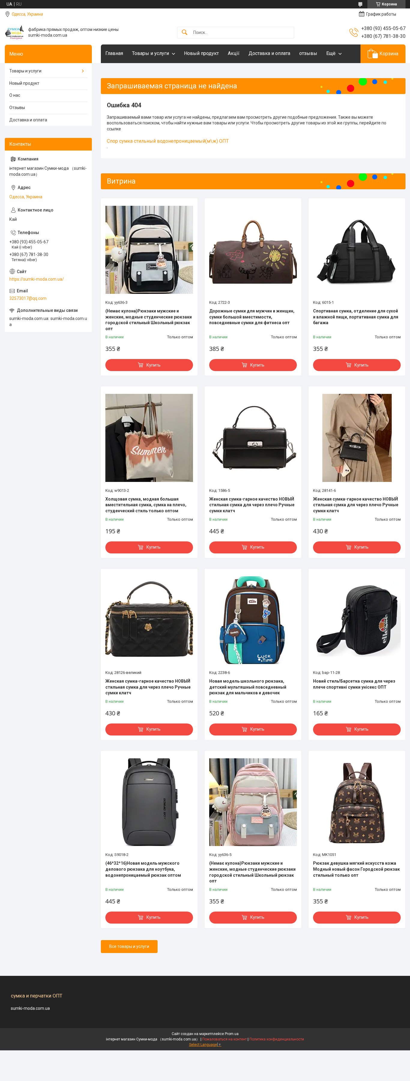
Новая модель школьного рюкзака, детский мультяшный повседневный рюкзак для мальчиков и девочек (247, 687)
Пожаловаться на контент (224, 1039)
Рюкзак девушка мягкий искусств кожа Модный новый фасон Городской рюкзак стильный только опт (356, 869)
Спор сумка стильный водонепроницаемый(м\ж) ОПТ (168, 141)
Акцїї (234, 53)
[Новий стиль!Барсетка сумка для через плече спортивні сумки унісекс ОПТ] (357, 620)
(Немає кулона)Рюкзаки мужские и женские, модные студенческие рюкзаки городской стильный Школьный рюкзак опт (148, 320)
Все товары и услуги (129, 946)
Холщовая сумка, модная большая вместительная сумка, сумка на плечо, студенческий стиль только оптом (145, 505)
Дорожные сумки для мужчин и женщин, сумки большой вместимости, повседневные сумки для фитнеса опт (251, 317)
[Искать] (184, 32)
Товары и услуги (150, 53)
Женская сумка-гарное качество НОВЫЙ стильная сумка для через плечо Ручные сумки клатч (251, 505)
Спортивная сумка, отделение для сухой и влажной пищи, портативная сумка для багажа (355, 317)
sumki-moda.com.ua (30, 1008)
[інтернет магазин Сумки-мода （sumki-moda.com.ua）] (14, 32)
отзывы (308, 53)
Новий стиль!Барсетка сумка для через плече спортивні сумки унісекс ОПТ (354, 684)
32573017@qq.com (28, 298)
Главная (114, 53)
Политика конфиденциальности (276, 1039)
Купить (153, 365)
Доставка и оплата (269, 53)
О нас (14, 95)
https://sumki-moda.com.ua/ (36, 279)
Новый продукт (201, 53)
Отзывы (17, 107)
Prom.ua (232, 1034)
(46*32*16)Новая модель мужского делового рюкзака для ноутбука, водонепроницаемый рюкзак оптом (143, 869)
